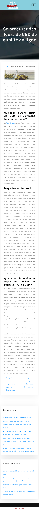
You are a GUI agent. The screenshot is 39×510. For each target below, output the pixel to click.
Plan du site (19, 508)
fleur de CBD (10, 123)
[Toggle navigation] (33, 5)
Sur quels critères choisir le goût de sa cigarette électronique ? (11, 384)
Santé (7, 66)
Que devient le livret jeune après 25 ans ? (17, 418)
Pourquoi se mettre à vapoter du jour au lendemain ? (27, 382)
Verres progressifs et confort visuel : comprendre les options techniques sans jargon (17, 424)
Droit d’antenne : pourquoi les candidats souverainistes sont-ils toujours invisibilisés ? (19, 441)
